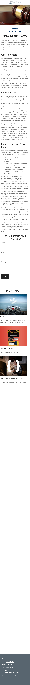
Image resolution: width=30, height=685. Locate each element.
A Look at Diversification (7, 316)
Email (2, 252)
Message (3, 262)
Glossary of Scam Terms (7, 348)
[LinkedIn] (4, 679)
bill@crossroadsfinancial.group (10, 676)
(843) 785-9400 (10, 662)
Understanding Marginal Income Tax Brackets (13, 378)
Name (3, 242)
